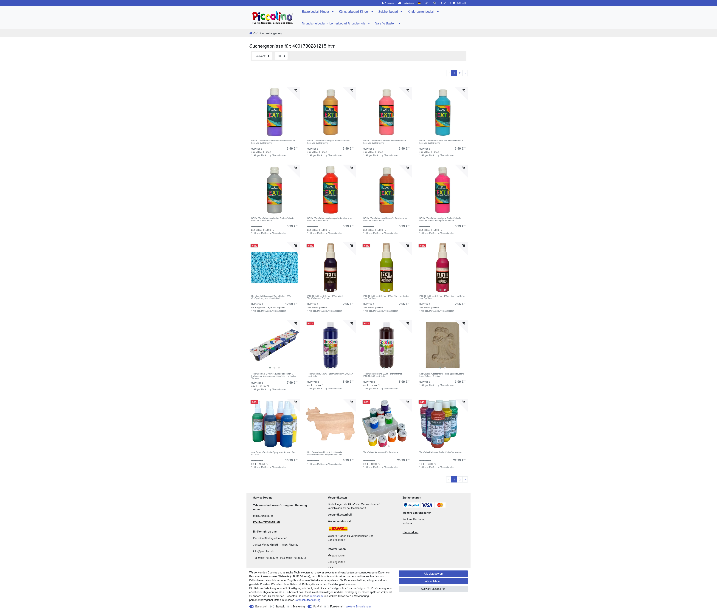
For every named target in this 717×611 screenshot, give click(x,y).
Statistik (280, 606)
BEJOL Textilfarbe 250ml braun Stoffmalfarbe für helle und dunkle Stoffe (385, 219)
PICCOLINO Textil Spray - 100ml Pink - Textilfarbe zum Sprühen (442, 297)
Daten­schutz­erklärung (307, 600)
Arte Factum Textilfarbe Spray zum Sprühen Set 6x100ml (273, 453)
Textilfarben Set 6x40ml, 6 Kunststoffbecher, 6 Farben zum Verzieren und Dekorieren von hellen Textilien (273, 375)
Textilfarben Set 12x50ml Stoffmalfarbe (380, 452)
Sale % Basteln (386, 23)
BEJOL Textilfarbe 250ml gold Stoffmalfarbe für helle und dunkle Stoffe (328, 141)
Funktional (336, 606)
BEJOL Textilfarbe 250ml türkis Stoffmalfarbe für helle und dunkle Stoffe (441, 141)
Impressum (316, 596)
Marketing (299, 606)
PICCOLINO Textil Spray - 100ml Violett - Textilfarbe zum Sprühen (325, 297)
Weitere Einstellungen (359, 606)
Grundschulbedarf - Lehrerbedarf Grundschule (334, 23)
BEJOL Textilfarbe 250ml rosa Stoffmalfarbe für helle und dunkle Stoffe (384, 141)
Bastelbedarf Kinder (316, 11)
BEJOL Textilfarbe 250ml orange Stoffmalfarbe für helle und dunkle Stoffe (329, 219)
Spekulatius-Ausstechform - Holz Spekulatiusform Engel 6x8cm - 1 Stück (441, 374)
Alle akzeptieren (433, 573)
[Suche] (435, 3)
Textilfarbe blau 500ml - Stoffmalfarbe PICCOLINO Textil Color (330, 374)
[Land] (419, 3)
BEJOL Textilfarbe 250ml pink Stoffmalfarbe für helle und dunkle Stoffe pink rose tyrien (440, 219)
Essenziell (261, 606)
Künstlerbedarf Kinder (354, 11)
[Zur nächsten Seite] (465, 73)
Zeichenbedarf (388, 11)
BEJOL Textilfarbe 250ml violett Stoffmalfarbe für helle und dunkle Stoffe (273, 141)
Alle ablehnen (433, 581)
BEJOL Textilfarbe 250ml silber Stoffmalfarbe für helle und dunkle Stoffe (273, 219)
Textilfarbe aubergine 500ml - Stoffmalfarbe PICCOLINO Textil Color (382, 374)
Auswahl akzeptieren (433, 588)
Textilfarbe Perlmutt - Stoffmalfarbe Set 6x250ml (440, 452)
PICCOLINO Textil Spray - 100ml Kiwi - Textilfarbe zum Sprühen (386, 297)
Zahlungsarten (336, 562)
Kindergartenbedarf (421, 11)
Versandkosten (336, 555)
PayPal (317, 606)
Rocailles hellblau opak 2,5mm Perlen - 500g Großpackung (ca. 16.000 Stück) (271, 297)
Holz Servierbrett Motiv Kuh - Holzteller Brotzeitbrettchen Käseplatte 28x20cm (324, 453)
